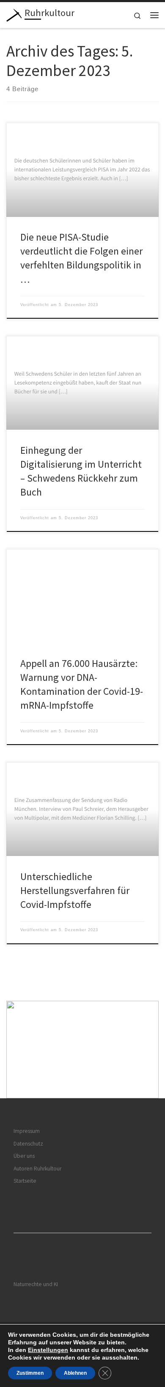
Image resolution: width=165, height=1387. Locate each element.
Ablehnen (75, 1373)
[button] (82, 1049)
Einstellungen (48, 1349)
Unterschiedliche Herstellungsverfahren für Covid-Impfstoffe (74, 890)
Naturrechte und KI (36, 1284)
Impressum (27, 1131)
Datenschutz (28, 1143)
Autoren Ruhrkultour (37, 1168)
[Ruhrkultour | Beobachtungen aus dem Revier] (14, 14)
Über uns (24, 1155)
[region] (82, 1049)
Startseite (25, 1180)
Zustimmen (30, 1373)
